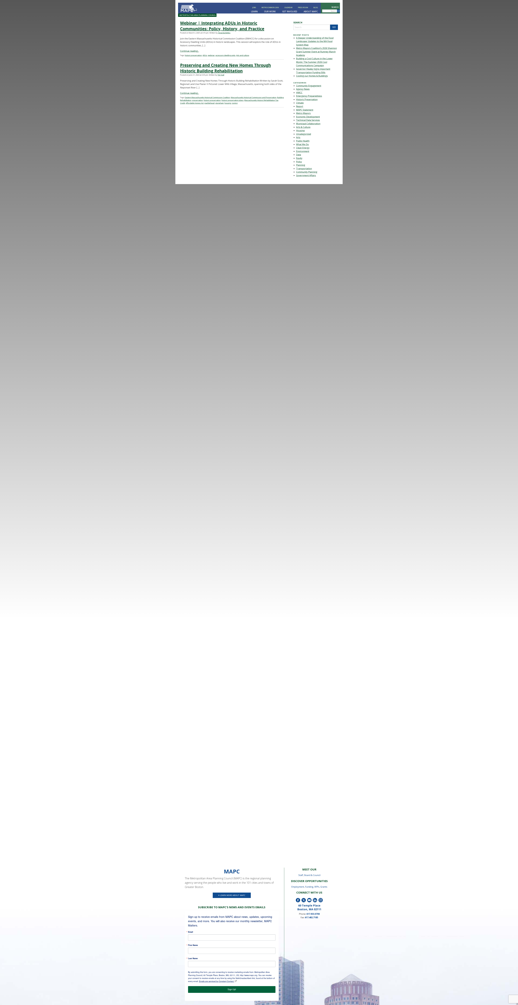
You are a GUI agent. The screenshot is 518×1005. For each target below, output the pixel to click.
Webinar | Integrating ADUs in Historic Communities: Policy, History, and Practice (222, 25)
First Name (193, 945)
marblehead (209, 103)
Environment (302, 151)
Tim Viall (221, 75)
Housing (300, 130)
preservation (197, 100)
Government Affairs (306, 175)
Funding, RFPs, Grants (316, 886)
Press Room (303, 7)
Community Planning (306, 171)
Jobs (254, 7)
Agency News (303, 89)
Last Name (193, 958)
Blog (315, 7)
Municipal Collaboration (308, 123)
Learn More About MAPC (232, 895)
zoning (234, 103)
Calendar (288, 7)
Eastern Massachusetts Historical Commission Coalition (207, 97)
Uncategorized (303, 134)
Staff (300, 875)
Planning (300, 165)
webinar (211, 55)
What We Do (302, 144)
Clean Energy (302, 147)
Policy (299, 161)
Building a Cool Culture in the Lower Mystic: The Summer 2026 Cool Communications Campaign (314, 62)
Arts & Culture (303, 127)
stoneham (219, 103)
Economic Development (308, 116)
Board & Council (312, 875)
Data (298, 154)
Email (190, 932)
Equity (299, 158)
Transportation (304, 168)
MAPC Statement (304, 109)
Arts (298, 137)
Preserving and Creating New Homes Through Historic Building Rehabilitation (225, 68)
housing (227, 103)
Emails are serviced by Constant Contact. (216, 981)
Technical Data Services (308, 120)
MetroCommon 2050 (270, 7)
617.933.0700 (313, 913)
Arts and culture (242, 55)
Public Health (302, 140)
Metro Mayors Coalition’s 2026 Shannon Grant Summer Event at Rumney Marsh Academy (316, 52)
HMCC (299, 92)
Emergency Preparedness (309, 95)
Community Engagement (308, 85)
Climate (300, 102)
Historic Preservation (307, 99)
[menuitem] (254, 7)
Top (511, 998)
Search (335, 7)
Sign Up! (232, 989)
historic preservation (193, 55)
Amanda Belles (224, 33)
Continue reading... (189, 51)
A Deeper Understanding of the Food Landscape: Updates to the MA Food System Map (314, 41)
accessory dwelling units (225, 55)
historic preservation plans (232, 100)
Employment (297, 886)
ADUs (205, 55)
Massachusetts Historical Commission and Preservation (253, 97)
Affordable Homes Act (195, 103)
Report (299, 106)
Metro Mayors (303, 113)
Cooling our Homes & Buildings (312, 75)
